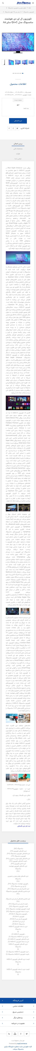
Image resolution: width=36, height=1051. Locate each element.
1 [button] (22, 73)
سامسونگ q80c (20, 924)
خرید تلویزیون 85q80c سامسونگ (18, 952)
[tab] (18, 144)
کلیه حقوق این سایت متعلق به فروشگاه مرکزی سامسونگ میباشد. (18, 1048)
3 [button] (18, 73)
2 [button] (20, 73)
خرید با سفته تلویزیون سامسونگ (19, 911)
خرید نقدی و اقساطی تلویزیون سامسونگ (18, 891)
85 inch (26, 108)
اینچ (18, 105)
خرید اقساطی (18, 121)
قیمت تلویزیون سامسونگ (20, 906)
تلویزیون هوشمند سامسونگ (19, 884)
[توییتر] (26, 1033)
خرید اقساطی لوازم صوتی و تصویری (19, 859)
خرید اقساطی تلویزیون (20, 851)
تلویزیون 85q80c (19, 934)
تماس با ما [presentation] (18, 159)
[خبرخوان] (9, 1033)
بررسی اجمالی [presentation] (18, 144)
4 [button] (17, 73)
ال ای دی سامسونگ (20, 886)
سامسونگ (20, 848)
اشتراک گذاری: (24, 128)
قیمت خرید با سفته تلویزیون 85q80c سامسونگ (18, 970)
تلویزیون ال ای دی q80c (19, 919)
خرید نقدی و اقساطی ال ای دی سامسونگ (18, 899)
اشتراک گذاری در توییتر (17, 128)
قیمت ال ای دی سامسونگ (19, 904)
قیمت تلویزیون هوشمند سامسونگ (19, 909)
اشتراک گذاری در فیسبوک (13, 128)
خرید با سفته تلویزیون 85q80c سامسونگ (18, 927)
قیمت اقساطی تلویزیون (20, 861)
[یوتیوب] (15, 1033)
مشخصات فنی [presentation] (18, 149)
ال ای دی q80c (19, 921)
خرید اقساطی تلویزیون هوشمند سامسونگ (18, 867)
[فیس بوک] (21, 1033)
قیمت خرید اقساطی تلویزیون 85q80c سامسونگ (18, 960)
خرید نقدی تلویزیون (20, 864)
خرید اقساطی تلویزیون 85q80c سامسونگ (18, 945)
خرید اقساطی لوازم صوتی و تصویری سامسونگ (18, 877)
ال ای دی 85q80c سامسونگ (19, 937)
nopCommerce (22, 1044)
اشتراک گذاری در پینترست (9, 128)
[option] (31, 64)
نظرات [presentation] (18, 154)
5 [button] (15, 73)
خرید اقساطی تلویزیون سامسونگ (20, 853)
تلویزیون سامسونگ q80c (19, 914)
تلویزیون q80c (19, 916)
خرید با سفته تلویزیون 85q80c (19, 942)
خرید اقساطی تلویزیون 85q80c (19, 939)
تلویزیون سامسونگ (20, 856)
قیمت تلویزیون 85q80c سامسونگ (18, 954)
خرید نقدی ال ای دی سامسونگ (20, 889)
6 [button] (13, 73)
